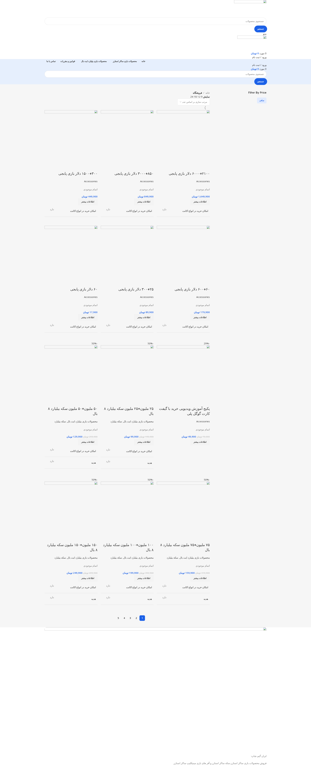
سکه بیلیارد (116, 421)
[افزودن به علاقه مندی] (188, 167)
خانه (208, 92)
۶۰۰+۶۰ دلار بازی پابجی (192, 289)
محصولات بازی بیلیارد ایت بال (138, 421)
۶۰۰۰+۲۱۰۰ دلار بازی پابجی (189, 173)
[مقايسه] (206, 167)
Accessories (203, 181)
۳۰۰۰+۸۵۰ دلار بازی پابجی (134, 173)
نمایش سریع (197, 167)
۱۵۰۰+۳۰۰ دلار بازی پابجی (78, 173)
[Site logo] (250, 8)
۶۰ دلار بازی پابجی (84, 289)
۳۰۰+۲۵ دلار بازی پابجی (136, 289)
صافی (261, 100)
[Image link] (155, 686)
